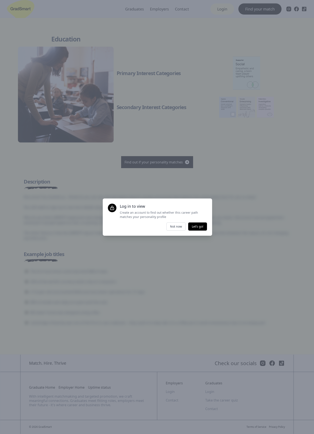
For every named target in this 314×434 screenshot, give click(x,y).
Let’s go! (197, 226)
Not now (176, 226)
